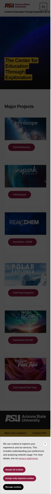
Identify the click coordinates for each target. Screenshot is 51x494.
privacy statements (28, 458)
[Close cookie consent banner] (45, 444)
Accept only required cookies (19, 478)
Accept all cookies (14, 469)
